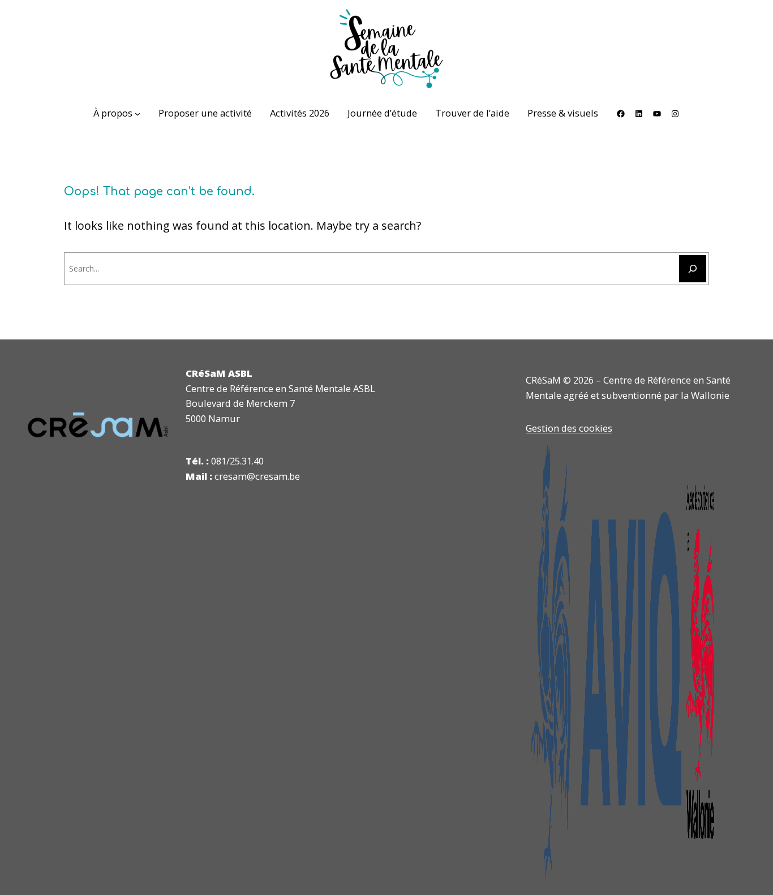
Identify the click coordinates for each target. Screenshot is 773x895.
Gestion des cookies (569, 427)
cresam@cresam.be (257, 476)
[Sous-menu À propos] (137, 114)
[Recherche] (692, 268)
